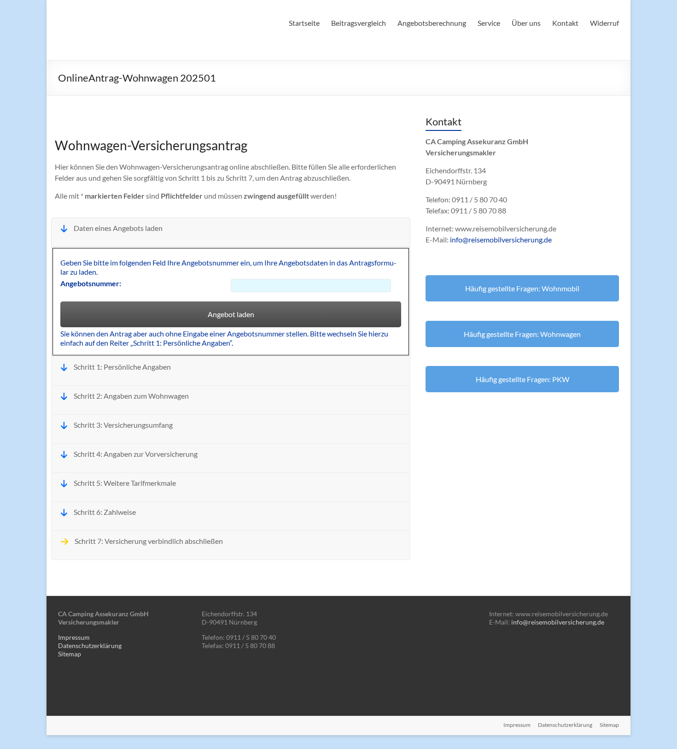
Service (489, 22)
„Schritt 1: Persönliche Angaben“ (181, 342)
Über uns (526, 22)
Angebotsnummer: (90, 283)
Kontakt (565, 22)
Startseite (304, 22)
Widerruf (604, 22)
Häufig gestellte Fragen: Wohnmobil (522, 288)
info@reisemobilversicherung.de (501, 239)
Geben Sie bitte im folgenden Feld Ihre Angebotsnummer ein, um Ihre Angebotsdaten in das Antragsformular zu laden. (228, 267)
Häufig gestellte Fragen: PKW (522, 379)
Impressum (74, 637)
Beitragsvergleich (358, 22)
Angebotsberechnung (431, 22)
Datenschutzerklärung (90, 645)
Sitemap (69, 654)
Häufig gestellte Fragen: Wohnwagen (522, 334)
